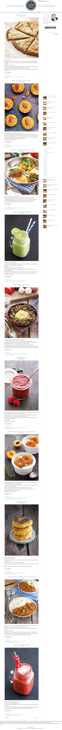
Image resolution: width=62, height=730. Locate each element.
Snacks (14, 715)
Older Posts (37, 718)
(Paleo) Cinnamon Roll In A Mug (52, 122)
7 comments (6, 206)
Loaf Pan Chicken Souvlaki (49, 152)
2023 (45, 157)
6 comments (6, 426)
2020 (45, 161)
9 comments (6, 144)
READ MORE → (46, 23)
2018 (45, 164)
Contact (39, 12)
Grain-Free (15, 76)
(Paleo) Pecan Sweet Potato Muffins (21, 80)
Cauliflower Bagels (21, 502)
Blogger (33, 727)
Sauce (8, 428)
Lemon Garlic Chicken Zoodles (52, 204)
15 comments (6, 352)
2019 (45, 163)
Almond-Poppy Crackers (51, 220)
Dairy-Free (10, 280)
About (26, 12)
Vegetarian (6, 77)
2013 (45, 172)
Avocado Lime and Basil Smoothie (21, 212)
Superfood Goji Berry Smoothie (21, 645)
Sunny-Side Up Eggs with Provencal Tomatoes (21, 150)
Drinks (16, 280)
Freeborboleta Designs (41, 728)
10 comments (6, 279)
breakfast (8, 353)
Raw (9, 281)
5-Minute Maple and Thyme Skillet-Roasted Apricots (22, 431)
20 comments (7, 571)
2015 (45, 169)
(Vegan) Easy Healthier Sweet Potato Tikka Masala (21, 577)
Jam (21, 427)
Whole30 (12, 209)
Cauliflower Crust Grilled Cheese (52, 189)
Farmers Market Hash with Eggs (21, 284)
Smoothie (14, 281)
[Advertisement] (50, 49)
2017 (45, 166)
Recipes (30, 12)
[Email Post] (9, 75)
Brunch (8, 280)
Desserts (17, 497)
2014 (45, 170)
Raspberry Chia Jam (22, 358)
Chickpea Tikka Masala (10, 625)
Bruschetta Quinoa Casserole (51, 142)
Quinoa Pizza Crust (21, 15)
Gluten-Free (11, 76)
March (46, 154)
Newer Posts (6, 718)
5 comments (6, 75)
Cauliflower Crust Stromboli (51, 132)
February (46, 155)
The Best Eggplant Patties (51, 215)
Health (34, 12)
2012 (45, 173)
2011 (44, 175)
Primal (20, 76)
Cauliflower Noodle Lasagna (51, 112)
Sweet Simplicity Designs (25, 728)
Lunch (18, 76)
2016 (45, 167)
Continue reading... (8, 72)
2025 (45, 149)
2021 (45, 160)
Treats (8, 147)
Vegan (25, 76)
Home (22, 12)
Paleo (5, 281)
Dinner (8, 76)
